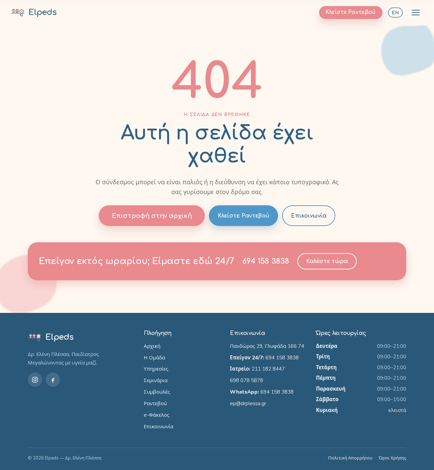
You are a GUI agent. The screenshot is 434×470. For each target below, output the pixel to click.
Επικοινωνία (309, 216)
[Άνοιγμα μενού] (415, 12)
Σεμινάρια (155, 380)
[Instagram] (35, 380)
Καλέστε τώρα (327, 261)
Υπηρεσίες (156, 368)
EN (395, 12)
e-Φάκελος (156, 415)
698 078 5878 (246, 380)
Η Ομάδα (154, 357)
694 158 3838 (265, 261)
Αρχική (152, 346)
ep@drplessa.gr (248, 403)
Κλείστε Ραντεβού (351, 12)
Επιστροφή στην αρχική (152, 215)
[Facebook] (53, 380)
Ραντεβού (155, 403)
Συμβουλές (157, 392)
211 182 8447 (268, 368)
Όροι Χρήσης (392, 458)
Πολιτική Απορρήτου (350, 458)
